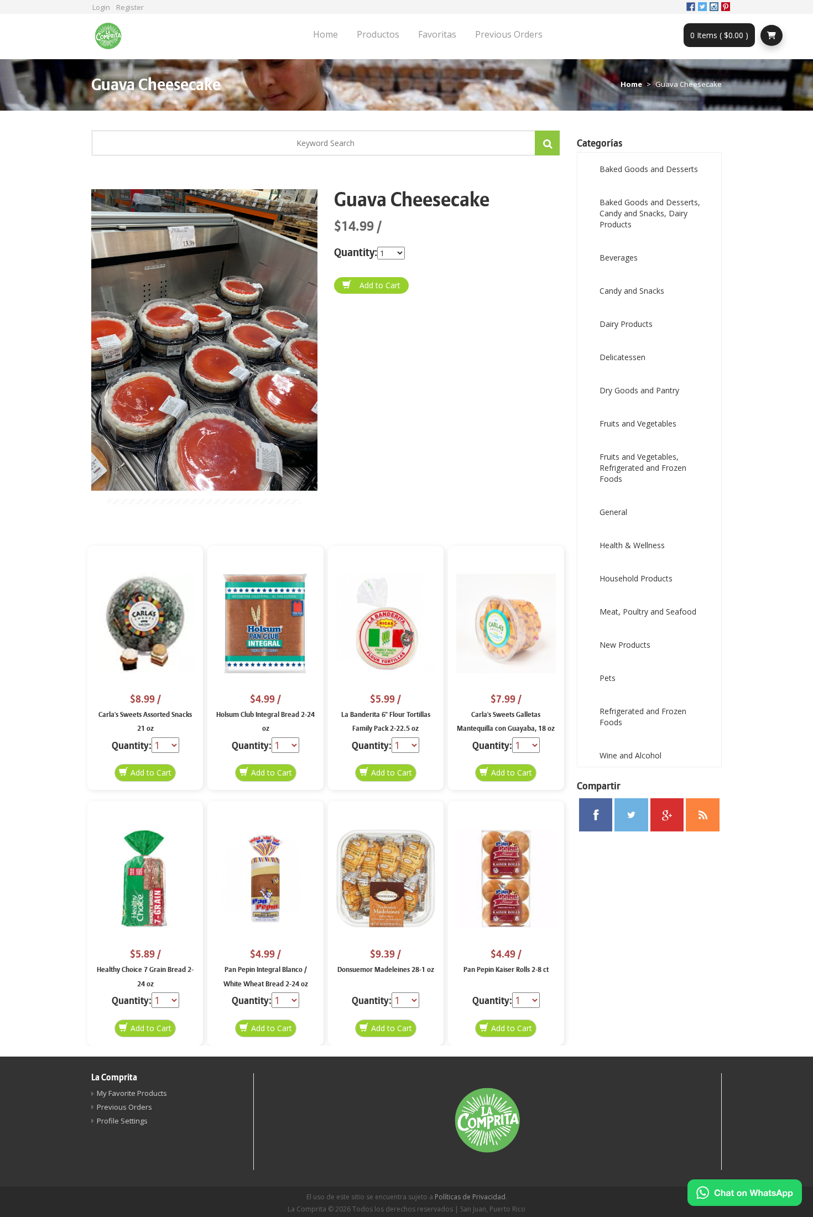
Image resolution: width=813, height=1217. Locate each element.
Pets (608, 678)
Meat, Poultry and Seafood (648, 611)
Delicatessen (622, 357)
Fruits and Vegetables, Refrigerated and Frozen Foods (643, 467)
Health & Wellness (632, 545)
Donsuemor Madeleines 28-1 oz (385, 970)
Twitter (702, 6)
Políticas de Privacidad (470, 1197)
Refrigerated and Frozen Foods (643, 716)
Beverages (619, 257)
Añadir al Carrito (371, 285)
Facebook (690, 6)
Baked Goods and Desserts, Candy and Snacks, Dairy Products (650, 213)
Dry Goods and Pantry (639, 390)
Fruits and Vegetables (638, 423)
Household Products (636, 578)
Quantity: (355, 252)
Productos (378, 34)
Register (130, 7)
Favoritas (437, 34)
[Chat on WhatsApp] (744, 1192)
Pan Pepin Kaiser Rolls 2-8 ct (506, 970)
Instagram (714, 6)
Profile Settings (122, 1121)
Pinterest (725, 6)
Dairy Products (626, 324)
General (613, 512)
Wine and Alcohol (630, 755)
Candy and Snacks (632, 290)
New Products (625, 644)
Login (101, 7)
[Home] (112, 36)
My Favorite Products (132, 1093)
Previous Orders (509, 34)
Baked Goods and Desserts (649, 169)
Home (325, 34)
